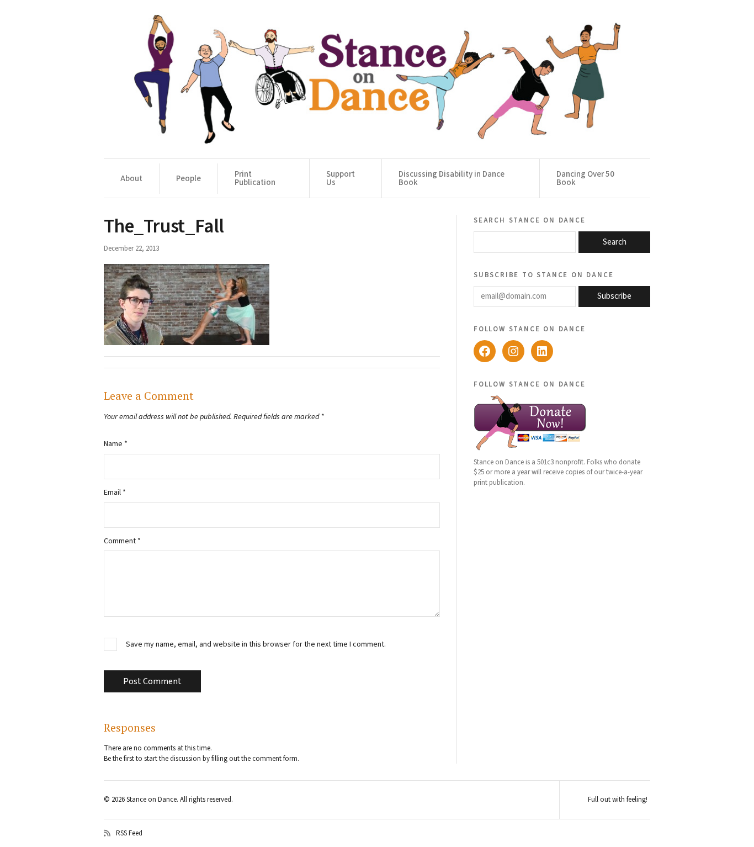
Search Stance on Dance (530, 220)
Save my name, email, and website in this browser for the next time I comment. (256, 644)
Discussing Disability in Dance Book (452, 178)
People (188, 178)
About (131, 178)
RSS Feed (129, 833)
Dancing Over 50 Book (585, 178)
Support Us (340, 178)
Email (115, 492)
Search (614, 242)
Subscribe (614, 296)
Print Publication (255, 178)
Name (116, 443)
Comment (122, 541)
